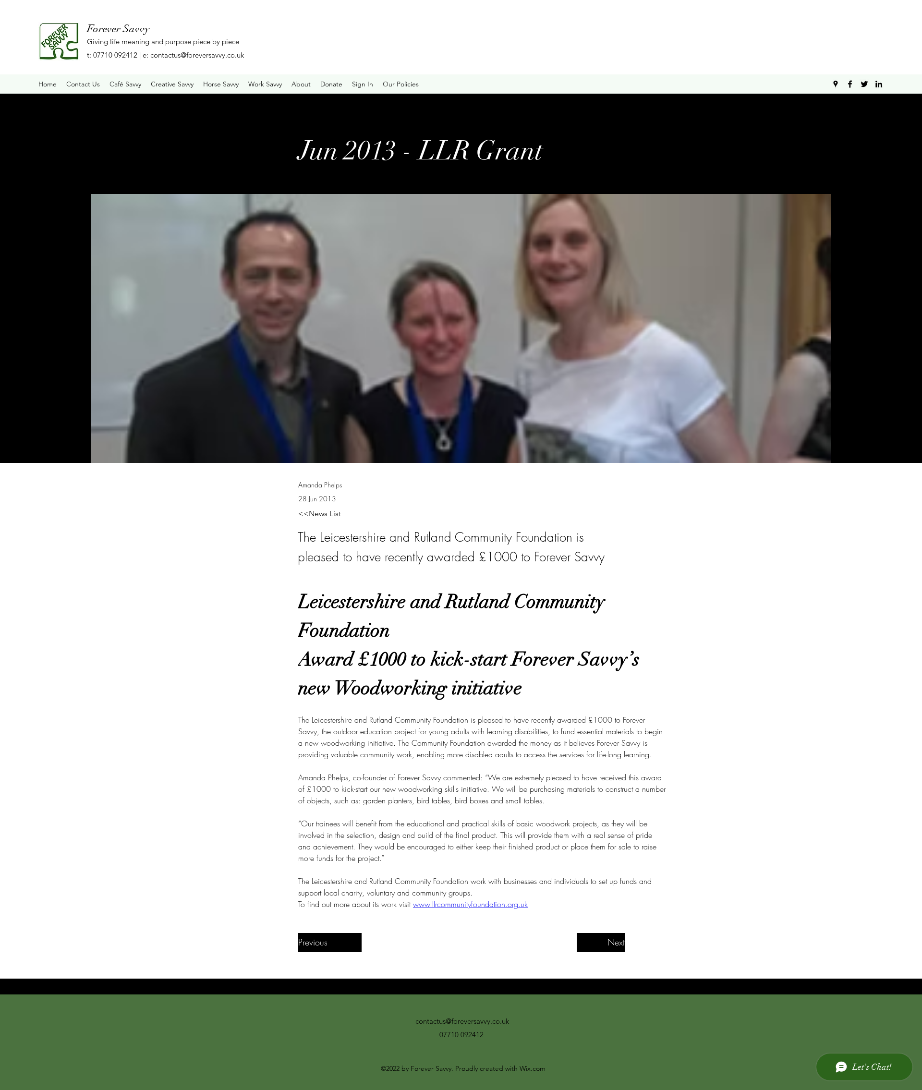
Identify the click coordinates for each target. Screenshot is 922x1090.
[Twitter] (864, 84)
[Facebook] (850, 84)
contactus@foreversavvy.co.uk (197, 55)
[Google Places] (835, 84)
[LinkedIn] (879, 84)
